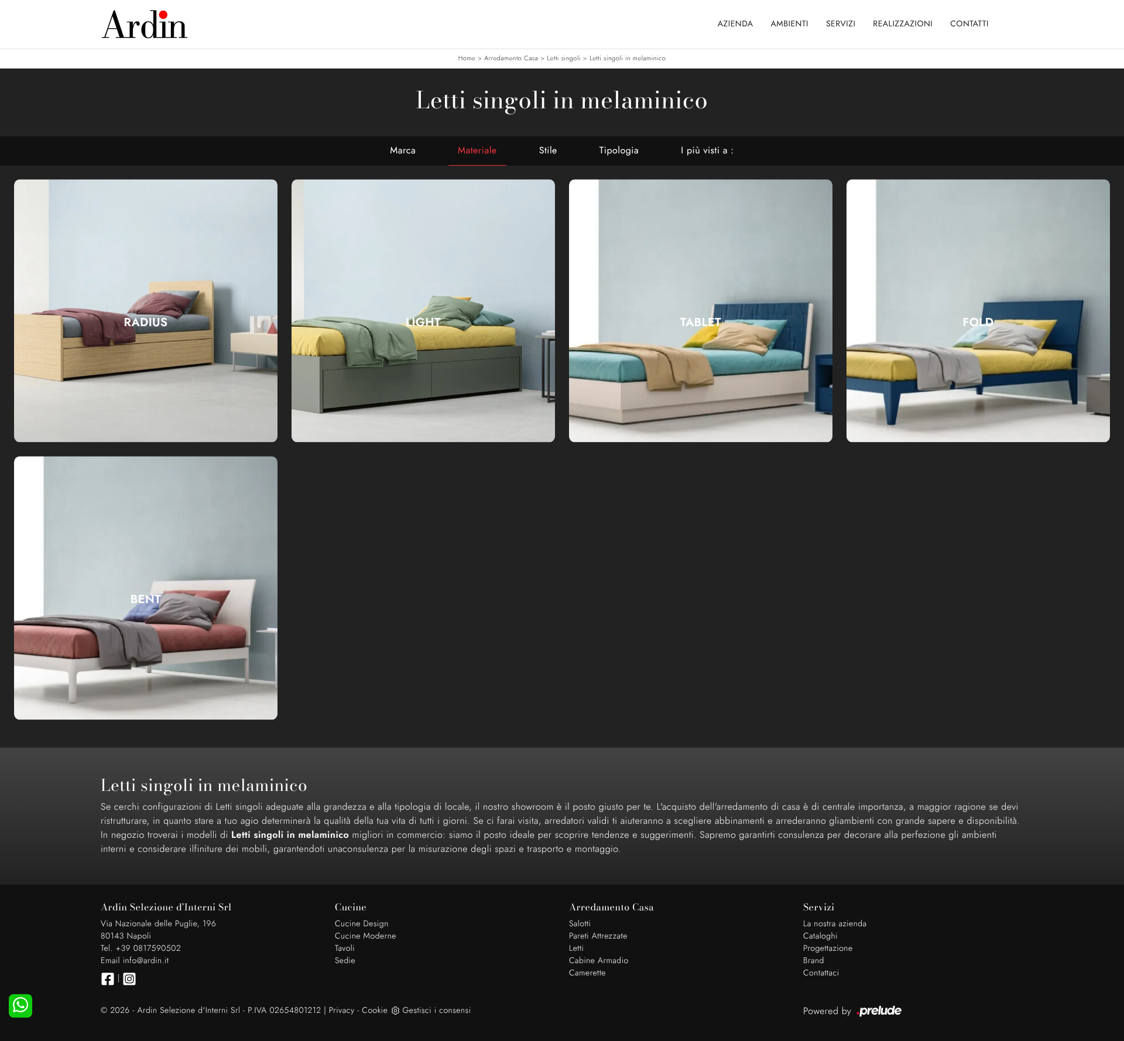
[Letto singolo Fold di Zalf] (978, 310)
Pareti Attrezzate (598, 936)
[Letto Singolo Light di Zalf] (423, 310)
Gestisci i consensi (436, 1010)
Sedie (345, 961)
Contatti (969, 24)
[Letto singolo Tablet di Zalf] (700, 310)
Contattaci (821, 973)
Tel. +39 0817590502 (141, 948)
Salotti (580, 924)
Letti (576, 948)
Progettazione (828, 948)
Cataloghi (820, 936)
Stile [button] (548, 150)
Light (423, 322)
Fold (978, 322)
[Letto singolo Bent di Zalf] (145, 588)
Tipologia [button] (619, 150)
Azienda (735, 24)
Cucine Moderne (365, 936)
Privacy (342, 1010)
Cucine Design (362, 924)
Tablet (700, 322)
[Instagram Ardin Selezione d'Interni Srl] (129, 979)
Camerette (587, 973)
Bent (146, 599)
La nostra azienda (835, 924)
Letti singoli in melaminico (628, 58)
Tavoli (345, 948)
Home (466, 58)
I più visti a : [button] (707, 150)
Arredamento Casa (511, 58)
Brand (813, 961)
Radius (146, 322)
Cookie (375, 1010)
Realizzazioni (903, 24)
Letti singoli (563, 58)
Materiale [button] (477, 150)
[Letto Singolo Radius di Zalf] (145, 310)
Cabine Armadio (599, 961)
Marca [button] (403, 150)
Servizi (840, 24)
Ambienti (789, 24)
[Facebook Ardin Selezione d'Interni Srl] (108, 979)
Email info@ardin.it (135, 961)
